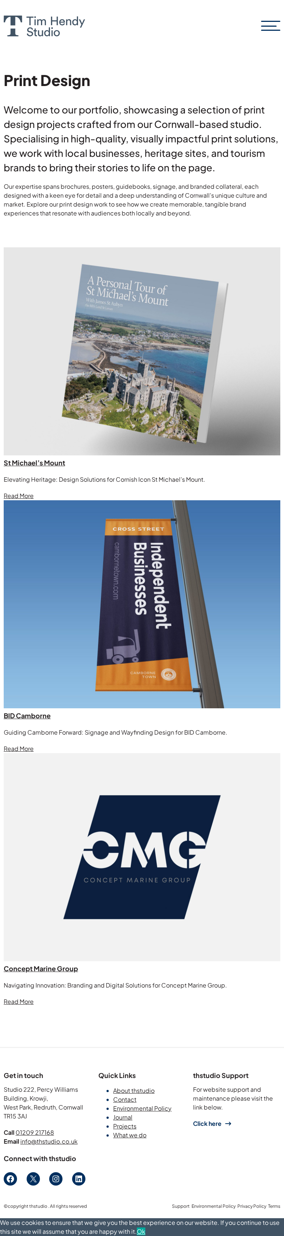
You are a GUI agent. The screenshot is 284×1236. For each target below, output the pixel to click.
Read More (19, 496)
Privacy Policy (251, 1206)
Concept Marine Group (41, 968)
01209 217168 (35, 1132)
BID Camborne (27, 715)
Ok (141, 1231)
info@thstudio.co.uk (49, 1141)
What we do (129, 1135)
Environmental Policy (142, 1108)
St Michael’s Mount (34, 462)
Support (181, 1206)
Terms (274, 1206)
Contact (124, 1099)
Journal (122, 1117)
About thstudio (134, 1090)
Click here (207, 1123)
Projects (124, 1126)
